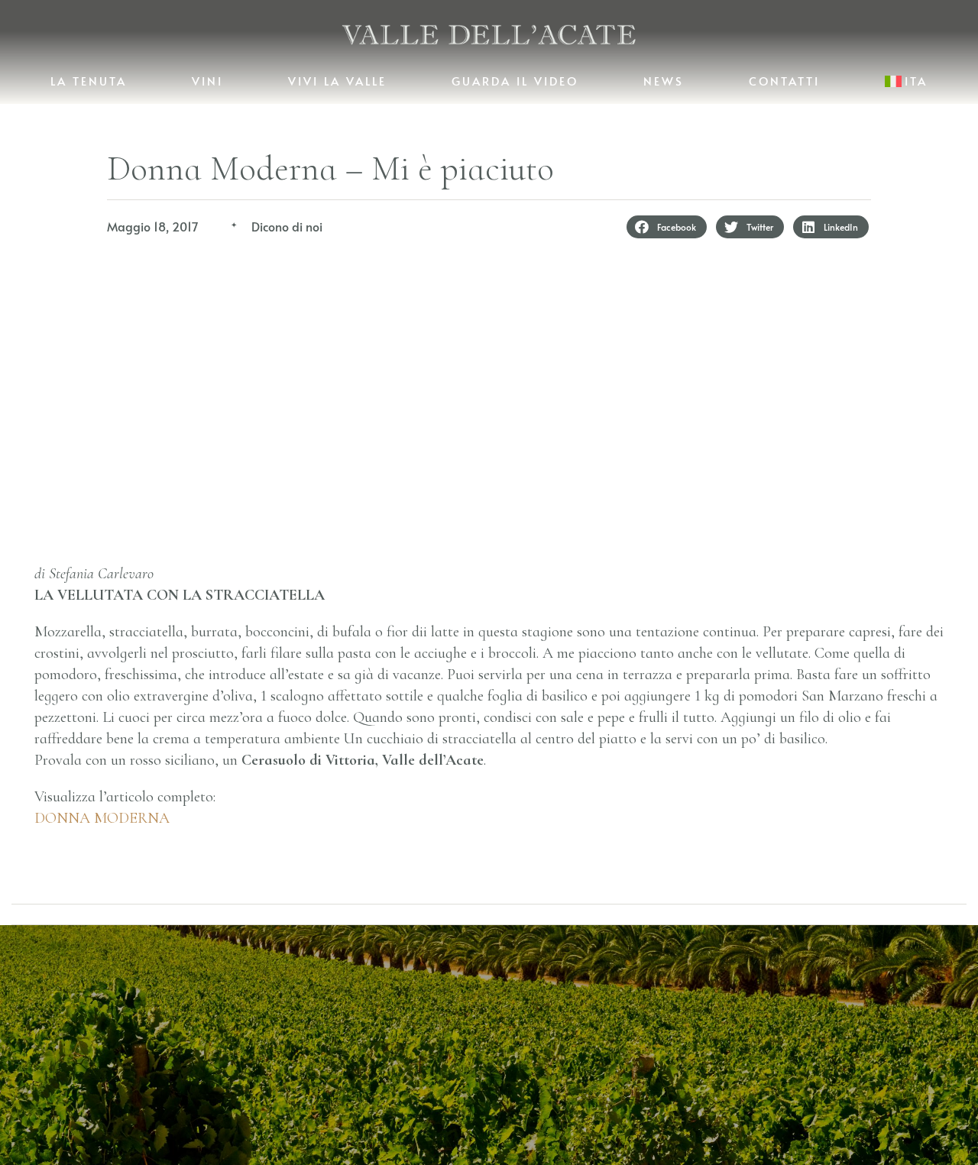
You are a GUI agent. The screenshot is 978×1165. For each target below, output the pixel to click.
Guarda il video (515, 81)
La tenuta (88, 81)
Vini (207, 81)
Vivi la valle (337, 81)
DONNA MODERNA (102, 818)
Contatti (784, 81)
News (663, 81)
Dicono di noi (286, 226)
